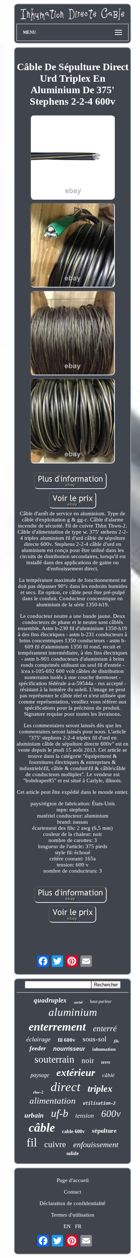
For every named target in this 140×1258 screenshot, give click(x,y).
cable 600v (73, 1131)
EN (67, 1226)
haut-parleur (101, 1001)
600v (111, 1113)
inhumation (104, 1049)
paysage (40, 1075)
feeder (37, 1048)
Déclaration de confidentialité (72, 1203)
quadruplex (50, 1000)
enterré (105, 1028)
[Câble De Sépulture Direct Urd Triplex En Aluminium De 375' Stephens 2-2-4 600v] (72, 158)
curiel (78, 1002)
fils (116, 1041)
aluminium (72, 1012)
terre (106, 1062)
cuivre (55, 1144)
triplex (100, 1088)
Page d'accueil (73, 1180)
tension (84, 1115)
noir (87, 1060)
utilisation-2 (99, 1103)
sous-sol (95, 1039)
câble (42, 1127)
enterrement (57, 1026)
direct (65, 1087)
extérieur (75, 1072)
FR (78, 1226)
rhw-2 (38, 1092)
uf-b (59, 1113)
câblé (108, 1075)
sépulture (104, 1130)
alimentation (52, 1100)
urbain (34, 1115)
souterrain (54, 1059)
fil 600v (66, 1040)
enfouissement (95, 1144)
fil (32, 1142)
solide (72, 1153)
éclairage (38, 1039)
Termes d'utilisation (72, 1215)
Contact (72, 1192)
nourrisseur (69, 1049)
